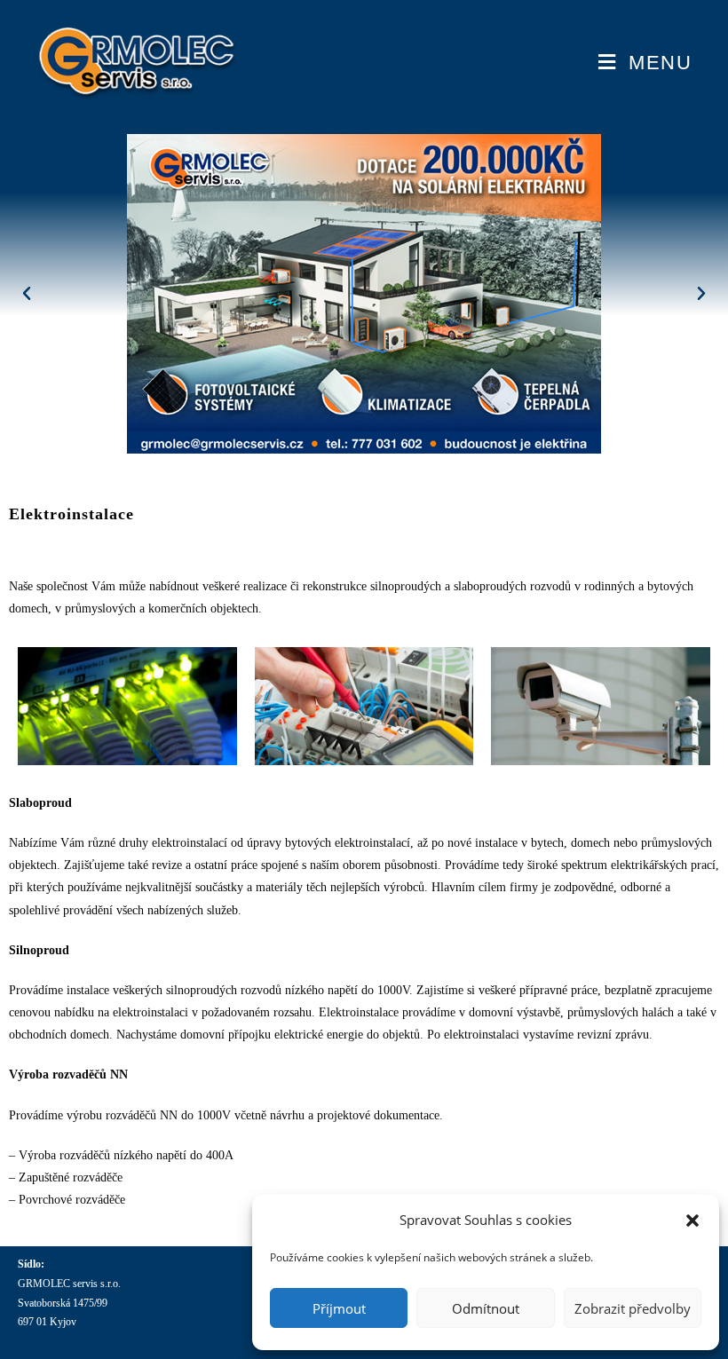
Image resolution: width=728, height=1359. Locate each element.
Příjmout (339, 1308)
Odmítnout (485, 1308)
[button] (692, 1220)
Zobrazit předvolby (632, 1308)
